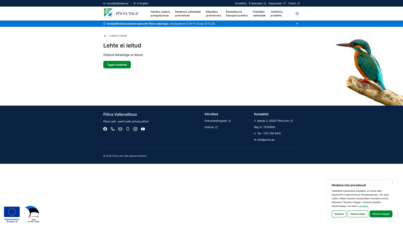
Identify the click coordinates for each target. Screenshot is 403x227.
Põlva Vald (127, 14)
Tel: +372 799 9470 (269, 133)
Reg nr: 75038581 (264, 127)
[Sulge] (393, 183)
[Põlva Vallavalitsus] (105, 129)
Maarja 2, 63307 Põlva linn (273, 120)
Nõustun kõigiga (381, 213)
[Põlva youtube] (143, 129)
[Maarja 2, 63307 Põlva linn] (128, 129)
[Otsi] (297, 13)
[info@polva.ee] (120, 129)
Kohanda (339, 213)
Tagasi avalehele (117, 64)
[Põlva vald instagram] (135, 129)
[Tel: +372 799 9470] (113, 129)
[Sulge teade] (297, 23)
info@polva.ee (265, 139)
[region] (362, 200)
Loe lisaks (363, 206)
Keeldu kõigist (358, 213)
